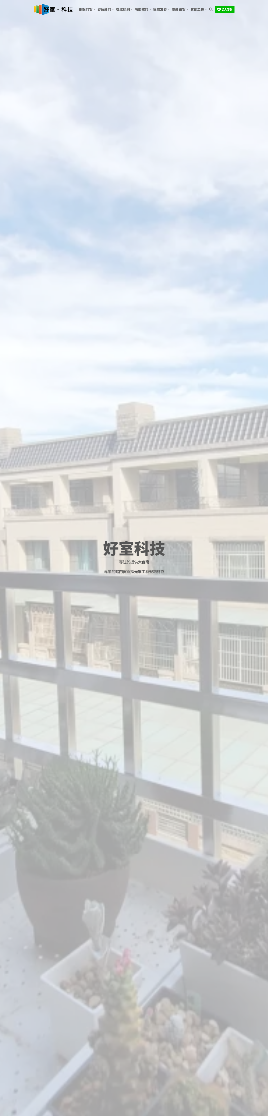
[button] (211, 9)
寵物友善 (160, 9)
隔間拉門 (141, 9)
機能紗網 (123, 9)
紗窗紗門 (104, 9)
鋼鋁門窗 (86, 9)
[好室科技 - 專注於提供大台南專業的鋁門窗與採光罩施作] (53, 10)
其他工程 (197, 9)
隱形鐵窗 (179, 9)
